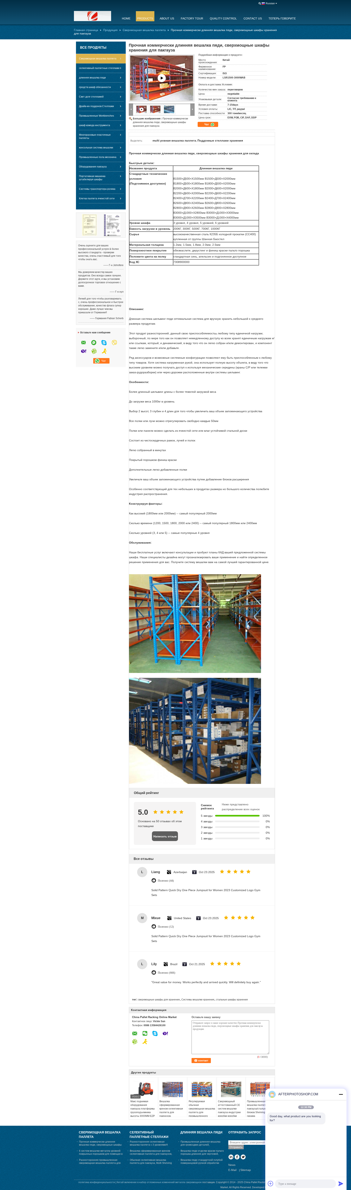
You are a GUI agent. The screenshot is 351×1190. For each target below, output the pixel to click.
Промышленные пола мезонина (97, 157)
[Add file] (270, 1183)
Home (126, 18)
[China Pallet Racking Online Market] (95, 16)
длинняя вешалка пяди (92, 77)
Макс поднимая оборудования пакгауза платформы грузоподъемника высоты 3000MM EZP (142, 1108)
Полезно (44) (166, 880)
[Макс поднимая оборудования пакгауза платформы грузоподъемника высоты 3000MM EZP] (143, 1089)
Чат (207, 124)
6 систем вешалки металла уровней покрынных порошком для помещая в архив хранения (100, 1153)
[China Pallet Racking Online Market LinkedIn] (230, 1157)
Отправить (236, 1147)
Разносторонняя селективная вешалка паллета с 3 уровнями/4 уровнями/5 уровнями (149, 1144)
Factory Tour (192, 18)
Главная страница (86, 30)
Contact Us (253, 18)
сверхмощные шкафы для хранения (159, 999)
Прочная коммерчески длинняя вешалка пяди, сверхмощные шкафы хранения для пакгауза (160, 122)
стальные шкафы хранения (232, 999)
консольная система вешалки (96, 147)
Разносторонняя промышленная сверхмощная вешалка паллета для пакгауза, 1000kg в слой (100, 1163)
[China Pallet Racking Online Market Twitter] (243, 1157)
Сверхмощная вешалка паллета (144, 30)
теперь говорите (282, 18)
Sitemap (245, 1170)
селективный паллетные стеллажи (99, 68)
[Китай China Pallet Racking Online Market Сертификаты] (89, 224)
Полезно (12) (166, 926)
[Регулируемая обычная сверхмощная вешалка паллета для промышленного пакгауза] (202, 1089)
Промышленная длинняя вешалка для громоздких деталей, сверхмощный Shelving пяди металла (202, 1144)
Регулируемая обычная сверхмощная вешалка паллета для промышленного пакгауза (202, 1110)
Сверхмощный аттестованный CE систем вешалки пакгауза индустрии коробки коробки (229, 1108)
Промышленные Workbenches (96, 115)
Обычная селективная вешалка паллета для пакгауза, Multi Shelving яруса (151, 1163)
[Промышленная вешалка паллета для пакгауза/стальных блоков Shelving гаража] (260, 1089)
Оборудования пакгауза (93, 166)
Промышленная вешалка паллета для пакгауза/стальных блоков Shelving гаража (259, 1108)
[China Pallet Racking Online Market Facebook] (236, 1157)
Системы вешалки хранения (197, 999)
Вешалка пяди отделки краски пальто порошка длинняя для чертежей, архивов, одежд (202, 1153)
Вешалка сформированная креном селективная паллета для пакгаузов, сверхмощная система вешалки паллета (172, 1112)
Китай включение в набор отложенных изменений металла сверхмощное (159, 1182)
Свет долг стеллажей (91, 96)
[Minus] (340, 1094)
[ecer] (161, 78)
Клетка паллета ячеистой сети (97, 198)
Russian (270, 3)
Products (145, 18)
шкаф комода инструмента (94, 125)
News (231, 1164)
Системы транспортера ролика (97, 189)
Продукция (110, 30)
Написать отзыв (165, 836)
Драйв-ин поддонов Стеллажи (96, 106)
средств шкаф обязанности (95, 87)
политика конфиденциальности (96, 1182)
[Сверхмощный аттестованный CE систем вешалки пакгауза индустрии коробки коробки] (231, 1089)
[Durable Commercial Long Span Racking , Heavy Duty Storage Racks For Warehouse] (155, 109)
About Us (167, 18)
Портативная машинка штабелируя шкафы (92, 178)
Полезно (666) (166, 972)
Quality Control (223, 18)
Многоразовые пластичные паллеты (95, 136)
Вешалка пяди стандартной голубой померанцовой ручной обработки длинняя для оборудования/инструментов (202, 1165)
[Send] (341, 1183)
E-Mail (232, 1170)
